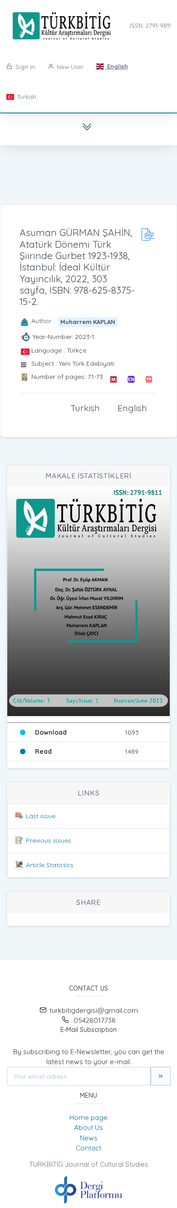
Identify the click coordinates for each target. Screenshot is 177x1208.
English (116, 66)
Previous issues (48, 840)
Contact (88, 1148)
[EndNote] (131, 379)
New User (69, 66)
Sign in (24, 66)
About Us (88, 1127)
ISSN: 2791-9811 (150, 25)
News (89, 1138)
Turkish (25, 96)
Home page (88, 1117)
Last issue (40, 816)
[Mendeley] (113, 379)
